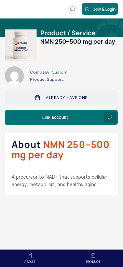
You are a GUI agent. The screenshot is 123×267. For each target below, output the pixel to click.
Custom (59, 72)
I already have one (65, 97)
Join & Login (104, 9)
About (29, 262)
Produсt (93, 262)
